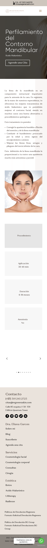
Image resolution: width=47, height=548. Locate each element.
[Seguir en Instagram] (12, 416)
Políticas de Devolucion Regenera (20, 512)
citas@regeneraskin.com (19, 403)
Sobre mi (10, 429)
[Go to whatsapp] (41, 541)
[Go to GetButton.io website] (41, 545)
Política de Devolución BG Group (19, 522)
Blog (8, 434)
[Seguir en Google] (25, 416)
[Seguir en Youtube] (16, 416)
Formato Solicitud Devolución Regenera (23, 516)
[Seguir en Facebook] (7, 416)
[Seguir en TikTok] (21, 416)
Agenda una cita (14, 445)
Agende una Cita (17, 63)
